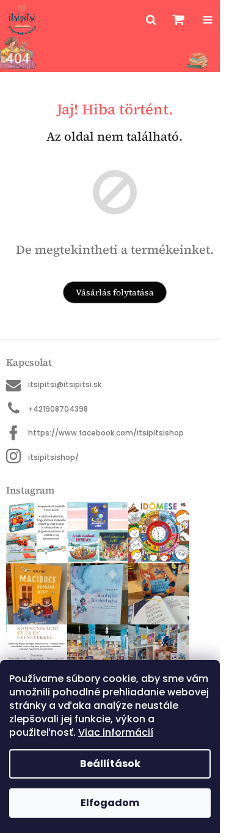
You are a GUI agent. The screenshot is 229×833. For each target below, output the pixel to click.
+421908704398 (58, 409)
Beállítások (110, 764)
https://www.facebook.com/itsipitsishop (106, 433)
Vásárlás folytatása (115, 292)
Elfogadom (110, 803)
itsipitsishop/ (53, 457)
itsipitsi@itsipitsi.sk (64, 384)
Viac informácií (115, 732)
